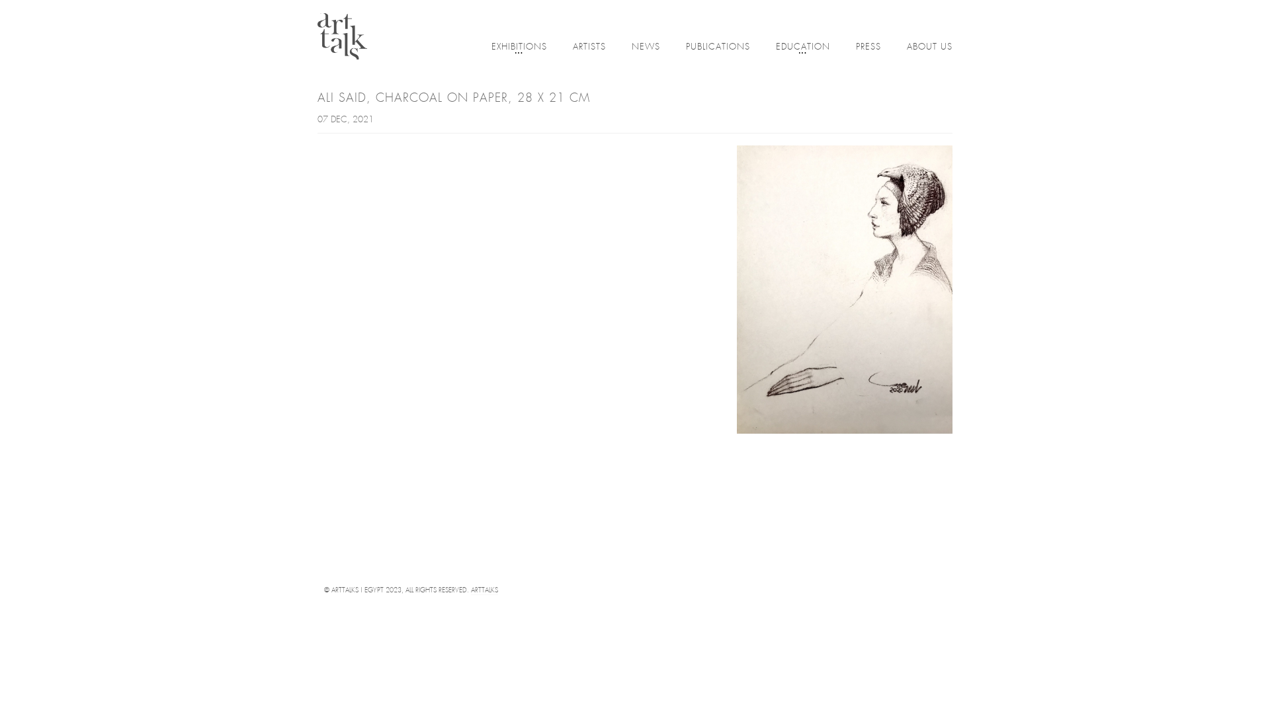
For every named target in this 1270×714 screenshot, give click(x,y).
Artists (589, 47)
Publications (718, 47)
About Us (929, 47)
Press (868, 47)
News (646, 47)
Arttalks (484, 590)
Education (803, 47)
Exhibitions (519, 47)
